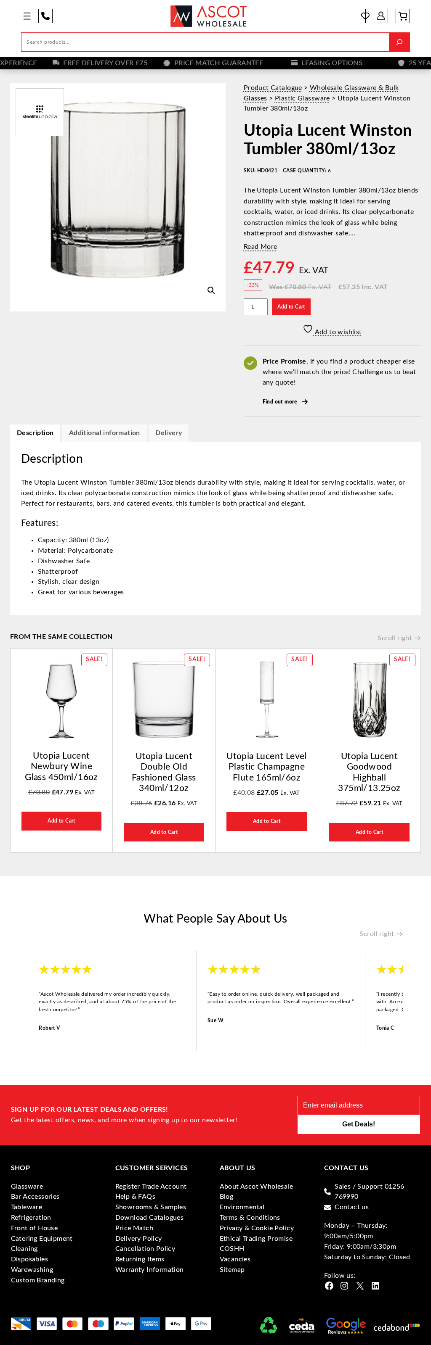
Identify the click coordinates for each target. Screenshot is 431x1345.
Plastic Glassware (302, 98)
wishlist (365, 16)
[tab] (169, 433)
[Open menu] (27, 16)
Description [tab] (35, 433)
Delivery (168, 433)
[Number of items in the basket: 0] (403, 16)
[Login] (381, 16)
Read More (260, 246)
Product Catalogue (273, 87)
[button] (211, 290)
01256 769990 (45, 16)
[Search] (399, 42)
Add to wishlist (337, 332)
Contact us (352, 1207)
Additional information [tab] (104, 433)
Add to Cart (291, 306)
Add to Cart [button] (61, 820)
